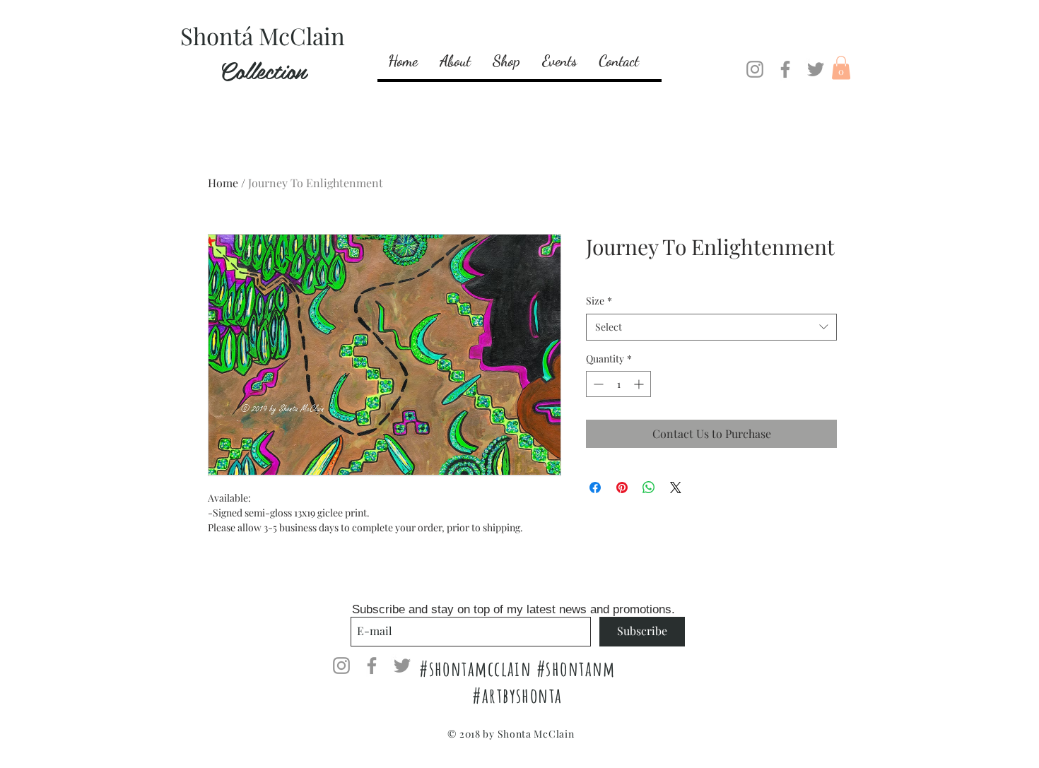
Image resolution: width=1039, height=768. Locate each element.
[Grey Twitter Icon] (815, 69)
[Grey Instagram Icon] (755, 69)
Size (599, 300)
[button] (841, 67)
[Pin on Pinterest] (622, 487)
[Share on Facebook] (595, 487)
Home (223, 182)
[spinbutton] (618, 384)
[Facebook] (785, 69)
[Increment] (640, 384)
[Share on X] (675, 487)
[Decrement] (597, 384)
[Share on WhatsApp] (648, 487)
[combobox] (711, 327)
